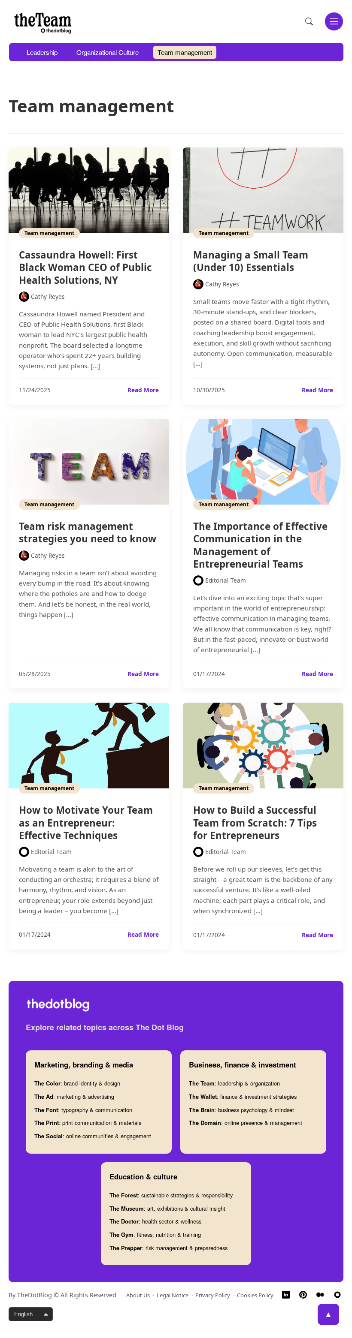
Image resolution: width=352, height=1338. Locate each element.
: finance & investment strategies (243, 1096)
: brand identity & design (77, 1083)
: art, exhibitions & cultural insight (167, 1208)
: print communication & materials (87, 1123)
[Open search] (309, 21)
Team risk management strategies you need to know (87, 532)
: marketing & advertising (74, 1096)
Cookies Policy (255, 1295)
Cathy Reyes (48, 296)
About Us (138, 1295)
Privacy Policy (212, 1295)
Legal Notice (172, 1295)
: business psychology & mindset (241, 1110)
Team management (185, 52)
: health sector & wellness (155, 1221)
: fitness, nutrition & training (155, 1234)
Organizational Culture (107, 52)
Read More (143, 390)
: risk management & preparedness (168, 1248)
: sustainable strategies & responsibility (171, 1195)
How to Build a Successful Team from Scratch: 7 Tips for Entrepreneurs (255, 822)
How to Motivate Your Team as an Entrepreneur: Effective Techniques (86, 822)
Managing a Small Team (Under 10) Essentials (250, 261)
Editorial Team (225, 580)
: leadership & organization (234, 1083)
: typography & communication (83, 1110)
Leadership (42, 52)
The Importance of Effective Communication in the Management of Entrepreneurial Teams (260, 545)
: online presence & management (245, 1123)
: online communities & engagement (92, 1136)
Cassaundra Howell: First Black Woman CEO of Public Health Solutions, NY (85, 267)
